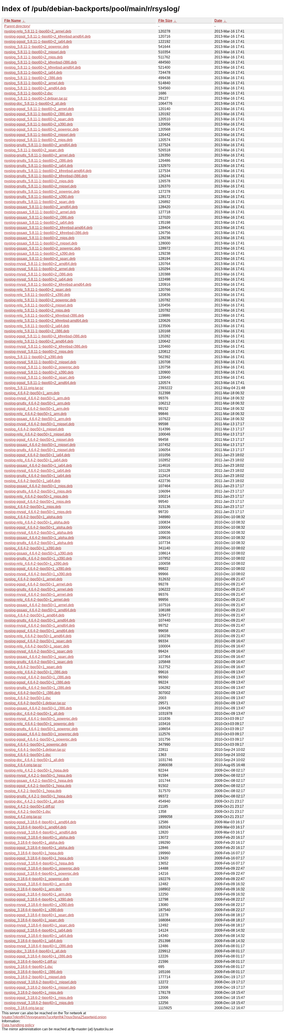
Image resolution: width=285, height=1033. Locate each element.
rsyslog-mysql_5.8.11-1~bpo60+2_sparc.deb (39, 377)
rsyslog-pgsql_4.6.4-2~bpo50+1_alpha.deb (38, 527)
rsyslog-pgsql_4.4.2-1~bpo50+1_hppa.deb (37, 786)
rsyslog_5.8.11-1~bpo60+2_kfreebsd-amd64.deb (42, 67)
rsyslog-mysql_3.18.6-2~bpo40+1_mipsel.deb (40, 982)
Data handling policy (18, 1025)
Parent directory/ (17, 26)
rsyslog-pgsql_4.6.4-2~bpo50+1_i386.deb (37, 682)
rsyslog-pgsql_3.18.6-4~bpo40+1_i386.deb (38, 956)
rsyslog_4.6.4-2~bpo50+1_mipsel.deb (34, 429)
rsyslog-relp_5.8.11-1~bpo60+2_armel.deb (37, 31)
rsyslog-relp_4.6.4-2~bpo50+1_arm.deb (35, 414)
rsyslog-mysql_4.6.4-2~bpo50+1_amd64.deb (39, 625)
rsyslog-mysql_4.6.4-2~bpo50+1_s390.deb (38, 574)
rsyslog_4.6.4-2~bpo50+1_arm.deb (31, 393)
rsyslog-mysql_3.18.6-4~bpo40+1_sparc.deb (39, 925)
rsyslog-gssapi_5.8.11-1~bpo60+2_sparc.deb (39, 259)
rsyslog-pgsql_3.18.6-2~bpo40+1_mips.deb (38, 998)
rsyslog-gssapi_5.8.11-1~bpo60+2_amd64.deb (41, 207)
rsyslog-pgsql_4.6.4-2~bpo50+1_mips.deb (37, 501)
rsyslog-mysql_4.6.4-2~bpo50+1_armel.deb (38, 594)
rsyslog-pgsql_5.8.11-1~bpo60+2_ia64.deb (38, 41)
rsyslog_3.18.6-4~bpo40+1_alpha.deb (34, 842)
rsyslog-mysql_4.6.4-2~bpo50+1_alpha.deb (38, 532)
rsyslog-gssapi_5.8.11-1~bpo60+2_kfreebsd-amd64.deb (48, 228)
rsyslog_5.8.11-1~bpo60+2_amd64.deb (35, 88)
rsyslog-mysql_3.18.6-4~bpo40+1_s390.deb (39, 905)
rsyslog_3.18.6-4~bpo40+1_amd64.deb (35, 827)
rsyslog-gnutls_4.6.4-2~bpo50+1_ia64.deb (37, 476)
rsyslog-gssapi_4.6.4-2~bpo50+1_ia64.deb (38, 465)
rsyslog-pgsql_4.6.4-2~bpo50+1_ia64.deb (37, 455)
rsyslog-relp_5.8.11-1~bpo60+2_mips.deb (37, 310)
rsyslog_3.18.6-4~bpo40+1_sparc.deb (34, 920)
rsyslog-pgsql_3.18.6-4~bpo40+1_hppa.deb (38, 858)
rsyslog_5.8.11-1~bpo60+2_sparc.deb (34, 150)
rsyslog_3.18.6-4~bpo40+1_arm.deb (32, 889)
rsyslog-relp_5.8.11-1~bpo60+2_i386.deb (36, 331)
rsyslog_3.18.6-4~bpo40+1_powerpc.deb (36, 879)
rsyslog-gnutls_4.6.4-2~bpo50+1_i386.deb (37, 688)
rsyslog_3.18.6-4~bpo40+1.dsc (28, 967)
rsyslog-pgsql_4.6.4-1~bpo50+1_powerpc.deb (40, 739)
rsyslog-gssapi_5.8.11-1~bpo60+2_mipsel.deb (40, 243)
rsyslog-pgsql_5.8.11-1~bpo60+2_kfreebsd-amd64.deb (47, 36)
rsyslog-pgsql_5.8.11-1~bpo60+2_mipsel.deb (39, 135)
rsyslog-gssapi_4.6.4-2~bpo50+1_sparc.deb (39, 657)
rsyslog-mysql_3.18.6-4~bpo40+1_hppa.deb (39, 863)
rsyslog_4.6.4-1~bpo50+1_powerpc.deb (35, 744)
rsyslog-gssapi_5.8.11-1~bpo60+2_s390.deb (39, 253)
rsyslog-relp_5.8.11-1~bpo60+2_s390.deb (37, 295)
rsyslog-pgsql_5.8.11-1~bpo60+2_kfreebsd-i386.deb (45, 336)
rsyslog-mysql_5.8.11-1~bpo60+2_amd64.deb (40, 264)
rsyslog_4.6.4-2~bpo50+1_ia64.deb (32, 481)
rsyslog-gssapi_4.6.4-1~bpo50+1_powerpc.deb (41, 734)
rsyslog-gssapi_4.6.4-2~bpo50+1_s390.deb (38, 553)
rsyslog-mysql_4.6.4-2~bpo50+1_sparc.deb (38, 651)
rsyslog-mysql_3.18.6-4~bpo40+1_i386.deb (38, 946)
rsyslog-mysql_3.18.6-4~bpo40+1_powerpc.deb (41, 868)
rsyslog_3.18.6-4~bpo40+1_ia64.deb (33, 941)
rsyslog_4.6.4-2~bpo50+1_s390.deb (32, 548)
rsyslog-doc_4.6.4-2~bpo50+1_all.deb (34, 713)
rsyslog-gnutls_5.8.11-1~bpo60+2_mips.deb (38, 181)
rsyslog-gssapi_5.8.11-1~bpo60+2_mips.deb (39, 238)
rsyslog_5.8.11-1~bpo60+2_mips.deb (33, 57)
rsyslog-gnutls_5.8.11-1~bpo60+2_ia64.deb (38, 166)
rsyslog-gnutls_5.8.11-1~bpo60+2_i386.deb (38, 160)
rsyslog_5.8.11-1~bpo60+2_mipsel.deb (35, 52)
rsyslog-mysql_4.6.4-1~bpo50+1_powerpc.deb (40, 719)
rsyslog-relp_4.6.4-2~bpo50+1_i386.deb (35, 672)
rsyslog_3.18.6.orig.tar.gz (24, 1008)
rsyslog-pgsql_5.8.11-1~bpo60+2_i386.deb (38, 114)
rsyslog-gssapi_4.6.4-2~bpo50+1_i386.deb (38, 708)
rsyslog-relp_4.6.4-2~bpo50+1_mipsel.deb (37, 434)
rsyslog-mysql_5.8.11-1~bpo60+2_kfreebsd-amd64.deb (47, 284)
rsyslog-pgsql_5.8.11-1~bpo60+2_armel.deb (39, 109)
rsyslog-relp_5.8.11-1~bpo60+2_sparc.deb (37, 290)
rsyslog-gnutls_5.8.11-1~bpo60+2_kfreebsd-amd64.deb (48, 171)
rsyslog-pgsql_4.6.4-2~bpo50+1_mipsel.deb (39, 440)
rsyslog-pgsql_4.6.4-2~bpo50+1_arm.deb (36, 409)
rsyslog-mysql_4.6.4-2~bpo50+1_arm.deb (37, 398)
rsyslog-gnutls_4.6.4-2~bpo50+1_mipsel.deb (39, 450)
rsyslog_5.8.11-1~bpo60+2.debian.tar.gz (35, 98)
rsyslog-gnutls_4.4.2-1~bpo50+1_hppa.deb (38, 796)
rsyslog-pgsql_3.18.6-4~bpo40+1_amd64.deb (40, 822)
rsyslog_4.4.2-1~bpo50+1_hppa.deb (32, 791)
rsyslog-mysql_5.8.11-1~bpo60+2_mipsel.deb (40, 362)
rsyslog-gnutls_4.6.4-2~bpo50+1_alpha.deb (38, 543)
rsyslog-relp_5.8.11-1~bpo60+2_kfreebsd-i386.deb (44, 315)
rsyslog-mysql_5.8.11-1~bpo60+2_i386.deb (38, 274)
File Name (12, 21)
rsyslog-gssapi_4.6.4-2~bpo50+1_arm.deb (37, 419)
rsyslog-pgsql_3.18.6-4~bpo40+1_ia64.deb (38, 930)
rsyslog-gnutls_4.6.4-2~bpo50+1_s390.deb (38, 558)
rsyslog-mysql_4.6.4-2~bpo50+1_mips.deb (37, 512)
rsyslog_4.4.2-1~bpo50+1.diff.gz (29, 806)
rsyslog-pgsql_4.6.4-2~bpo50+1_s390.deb (37, 569)
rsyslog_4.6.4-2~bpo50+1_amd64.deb (34, 615)
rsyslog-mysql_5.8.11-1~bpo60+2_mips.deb (38, 351)
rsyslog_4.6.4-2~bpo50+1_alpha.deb (33, 517)
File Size (165, 21)
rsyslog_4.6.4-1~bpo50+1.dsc (27, 755)
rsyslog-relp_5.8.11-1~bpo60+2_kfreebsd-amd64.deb (46, 320)
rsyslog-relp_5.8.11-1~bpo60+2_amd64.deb (38, 341)
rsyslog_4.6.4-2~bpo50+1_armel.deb (33, 579)
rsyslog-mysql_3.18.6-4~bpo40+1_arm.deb (38, 884)
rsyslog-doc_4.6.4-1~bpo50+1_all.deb (34, 760)
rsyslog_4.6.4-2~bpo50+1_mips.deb (32, 507)
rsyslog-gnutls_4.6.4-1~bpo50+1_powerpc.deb (41, 729)
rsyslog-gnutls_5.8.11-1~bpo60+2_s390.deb (39, 197)
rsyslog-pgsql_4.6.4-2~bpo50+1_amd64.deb (39, 631)
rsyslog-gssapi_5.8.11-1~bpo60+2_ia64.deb (39, 222)
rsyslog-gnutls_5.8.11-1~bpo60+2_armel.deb (39, 155)
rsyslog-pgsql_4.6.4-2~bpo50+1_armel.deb (38, 584)
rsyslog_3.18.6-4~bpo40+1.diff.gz (30, 961)
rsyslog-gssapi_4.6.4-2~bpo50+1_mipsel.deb (39, 445)
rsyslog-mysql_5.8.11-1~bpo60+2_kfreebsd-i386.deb (45, 346)
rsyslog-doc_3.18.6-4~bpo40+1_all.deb (35, 951)
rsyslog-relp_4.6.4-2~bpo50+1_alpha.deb (36, 522)
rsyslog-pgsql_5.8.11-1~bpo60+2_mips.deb (38, 140)
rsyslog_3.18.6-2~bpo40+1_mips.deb (33, 992)
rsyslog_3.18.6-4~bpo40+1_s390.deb (33, 910)
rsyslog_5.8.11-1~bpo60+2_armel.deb (34, 83)
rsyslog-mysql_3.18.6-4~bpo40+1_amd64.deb (40, 832)
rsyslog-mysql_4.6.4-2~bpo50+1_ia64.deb (37, 470)
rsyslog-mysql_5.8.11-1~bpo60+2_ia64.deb (38, 279)
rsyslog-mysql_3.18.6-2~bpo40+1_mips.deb (38, 1003)
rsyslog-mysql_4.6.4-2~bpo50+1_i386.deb (37, 677)
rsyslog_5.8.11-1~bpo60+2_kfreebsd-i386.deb (40, 62)
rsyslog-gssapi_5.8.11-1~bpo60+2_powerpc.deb (42, 248)
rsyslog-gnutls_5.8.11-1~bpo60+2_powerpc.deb (41, 191)
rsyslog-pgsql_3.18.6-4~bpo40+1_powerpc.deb (41, 873)
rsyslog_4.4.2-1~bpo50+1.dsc (27, 811)
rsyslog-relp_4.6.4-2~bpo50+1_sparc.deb (36, 646)
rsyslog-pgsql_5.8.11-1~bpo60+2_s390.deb (38, 124)
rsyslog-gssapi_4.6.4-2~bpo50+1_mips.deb (38, 486)
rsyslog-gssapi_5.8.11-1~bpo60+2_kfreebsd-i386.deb (46, 233)
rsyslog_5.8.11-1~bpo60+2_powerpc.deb (36, 47)
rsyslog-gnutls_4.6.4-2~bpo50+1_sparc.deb (38, 662)
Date (218, 21)
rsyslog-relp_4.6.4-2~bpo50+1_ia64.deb (35, 460)
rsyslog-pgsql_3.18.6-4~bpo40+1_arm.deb (37, 894)
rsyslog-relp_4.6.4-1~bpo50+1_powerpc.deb (39, 724)
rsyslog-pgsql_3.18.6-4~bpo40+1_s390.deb (38, 899)
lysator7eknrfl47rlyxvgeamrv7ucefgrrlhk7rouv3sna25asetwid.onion (54, 1017)
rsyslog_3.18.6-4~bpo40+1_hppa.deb (33, 853)
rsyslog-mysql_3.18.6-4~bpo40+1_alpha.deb (39, 837)
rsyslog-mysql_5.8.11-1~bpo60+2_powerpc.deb (41, 367)
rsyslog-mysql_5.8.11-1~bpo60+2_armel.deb (39, 269)
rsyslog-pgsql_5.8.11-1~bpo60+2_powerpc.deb (41, 129)
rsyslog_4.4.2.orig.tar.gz (23, 817)
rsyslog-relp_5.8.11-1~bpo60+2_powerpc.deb (40, 300)
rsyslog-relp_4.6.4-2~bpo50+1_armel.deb (36, 600)
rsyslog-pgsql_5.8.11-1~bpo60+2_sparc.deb (39, 119)
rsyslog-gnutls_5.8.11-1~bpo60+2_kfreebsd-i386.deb (46, 176)
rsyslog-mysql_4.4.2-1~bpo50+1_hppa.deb (38, 775)
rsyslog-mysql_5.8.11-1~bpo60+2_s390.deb (38, 372)
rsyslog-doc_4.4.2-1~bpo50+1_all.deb (34, 801)
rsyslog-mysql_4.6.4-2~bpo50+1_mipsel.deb (39, 424)
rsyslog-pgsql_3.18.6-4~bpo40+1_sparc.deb (39, 915)
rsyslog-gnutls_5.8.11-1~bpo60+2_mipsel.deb (40, 186)
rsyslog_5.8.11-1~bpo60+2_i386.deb (33, 78)
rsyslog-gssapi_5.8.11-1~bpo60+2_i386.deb (39, 217)
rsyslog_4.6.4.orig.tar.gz (23, 765)
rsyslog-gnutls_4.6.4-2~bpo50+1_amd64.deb (39, 620)
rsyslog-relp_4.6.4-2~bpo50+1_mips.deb (36, 496)
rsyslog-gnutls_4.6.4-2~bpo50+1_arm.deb (37, 403)
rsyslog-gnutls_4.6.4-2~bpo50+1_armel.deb (38, 589)
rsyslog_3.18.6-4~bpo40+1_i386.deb (33, 972)
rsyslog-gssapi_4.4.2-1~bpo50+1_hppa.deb (38, 780)
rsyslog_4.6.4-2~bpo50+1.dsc (27, 698)
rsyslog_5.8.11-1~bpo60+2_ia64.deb (33, 72)
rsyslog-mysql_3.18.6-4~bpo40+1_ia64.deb (38, 936)
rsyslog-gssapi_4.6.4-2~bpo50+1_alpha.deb (39, 538)
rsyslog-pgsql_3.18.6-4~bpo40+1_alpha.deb (39, 848)
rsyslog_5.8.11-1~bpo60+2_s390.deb (33, 357)
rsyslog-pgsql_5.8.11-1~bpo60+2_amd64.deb (40, 383)
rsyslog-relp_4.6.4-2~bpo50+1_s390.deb (36, 563)
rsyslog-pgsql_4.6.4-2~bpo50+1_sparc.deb (38, 641)
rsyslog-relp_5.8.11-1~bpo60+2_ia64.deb (36, 326)
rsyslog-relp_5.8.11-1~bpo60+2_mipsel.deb (38, 305)
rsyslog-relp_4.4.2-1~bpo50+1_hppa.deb (36, 770)
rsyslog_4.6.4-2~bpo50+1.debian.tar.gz (35, 703)
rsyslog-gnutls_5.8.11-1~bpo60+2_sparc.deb (39, 202)
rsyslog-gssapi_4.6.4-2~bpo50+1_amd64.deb (40, 610)
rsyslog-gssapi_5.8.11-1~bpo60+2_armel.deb (40, 212)
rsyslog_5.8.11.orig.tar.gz (23, 388)
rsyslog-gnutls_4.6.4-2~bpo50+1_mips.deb (38, 491)
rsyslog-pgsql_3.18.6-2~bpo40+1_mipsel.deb (40, 987)
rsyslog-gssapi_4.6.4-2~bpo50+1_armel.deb (39, 605)
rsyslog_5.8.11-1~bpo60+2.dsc (28, 93)
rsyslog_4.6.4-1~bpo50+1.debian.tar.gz (35, 750)
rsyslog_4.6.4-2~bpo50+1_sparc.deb (33, 667)
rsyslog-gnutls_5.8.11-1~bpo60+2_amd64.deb (40, 145)
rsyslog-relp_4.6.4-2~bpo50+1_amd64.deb (37, 636)
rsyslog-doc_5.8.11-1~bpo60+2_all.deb (35, 103)
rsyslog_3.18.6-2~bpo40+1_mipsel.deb (35, 977)
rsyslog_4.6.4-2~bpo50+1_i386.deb (32, 693)
